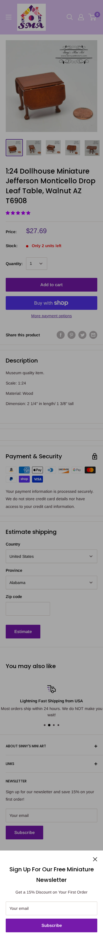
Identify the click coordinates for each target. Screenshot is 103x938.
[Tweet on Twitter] (82, 335)
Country (13, 544)
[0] (92, 17)
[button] (18, 213)
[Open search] (70, 17)
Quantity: (14, 263)
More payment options (51, 316)
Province (14, 570)
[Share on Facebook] (61, 335)
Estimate (23, 631)
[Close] (95, 858)
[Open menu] (8, 17)
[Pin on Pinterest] (72, 335)
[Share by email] (93, 335)
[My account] (81, 17)
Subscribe (51, 925)
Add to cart (51, 284)
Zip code (14, 596)
